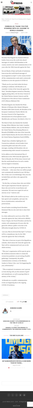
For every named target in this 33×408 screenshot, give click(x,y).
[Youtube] (24, 395)
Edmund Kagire (14, 32)
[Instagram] (16, 395)
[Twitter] (12, 395)
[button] (3, 353)
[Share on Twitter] (22, 302)
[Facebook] (8, 395)
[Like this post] (18, 301)
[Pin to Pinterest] (24, 301)
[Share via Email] (25, 301)
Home (3, 19)
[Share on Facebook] (20, 301)
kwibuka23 (5, 295)
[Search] (31, 2)
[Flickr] (20, 395)
